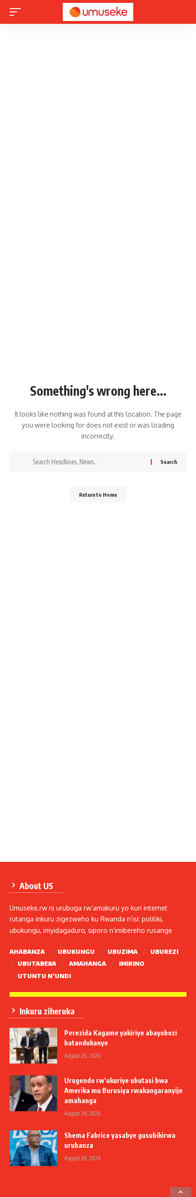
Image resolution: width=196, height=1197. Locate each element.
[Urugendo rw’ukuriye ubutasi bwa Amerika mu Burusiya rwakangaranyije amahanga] (33, 1093)
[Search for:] (88, 461)
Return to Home (98, 494)
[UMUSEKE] (98, 12)
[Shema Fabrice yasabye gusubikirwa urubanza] (33, 1148)
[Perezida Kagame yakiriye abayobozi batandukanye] (33, 1046)
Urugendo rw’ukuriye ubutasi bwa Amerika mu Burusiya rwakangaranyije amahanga (123, 1090)
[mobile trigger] (18, 12)
